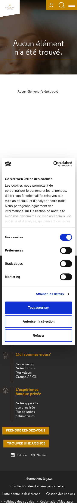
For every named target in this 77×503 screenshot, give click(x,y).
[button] (68, 450)
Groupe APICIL (27, 376)
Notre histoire (25, 368)
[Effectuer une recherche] (61, 5)
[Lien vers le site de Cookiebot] (54, 164)
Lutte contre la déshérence (21, 494)
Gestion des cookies (60, 494)
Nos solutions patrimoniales (25, 413)
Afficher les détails (50, 294)
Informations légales (39, 478)
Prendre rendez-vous (25, 430)
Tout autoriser (38, 307)
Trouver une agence (26, 443)
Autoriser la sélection (39, 321)
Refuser (38, 335)
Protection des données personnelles (38, 486)
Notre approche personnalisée (27, 405)
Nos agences (25, 364)
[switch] (66, 250)
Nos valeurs (24, 372)
